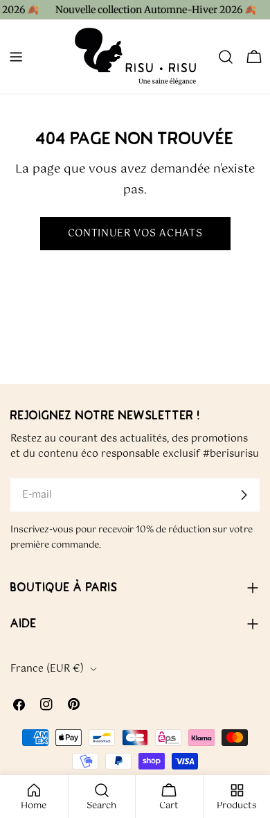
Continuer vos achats (135, 233)
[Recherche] (226, 57)
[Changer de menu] (16, 57)
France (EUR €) (47, 669)
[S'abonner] (243, 495)
